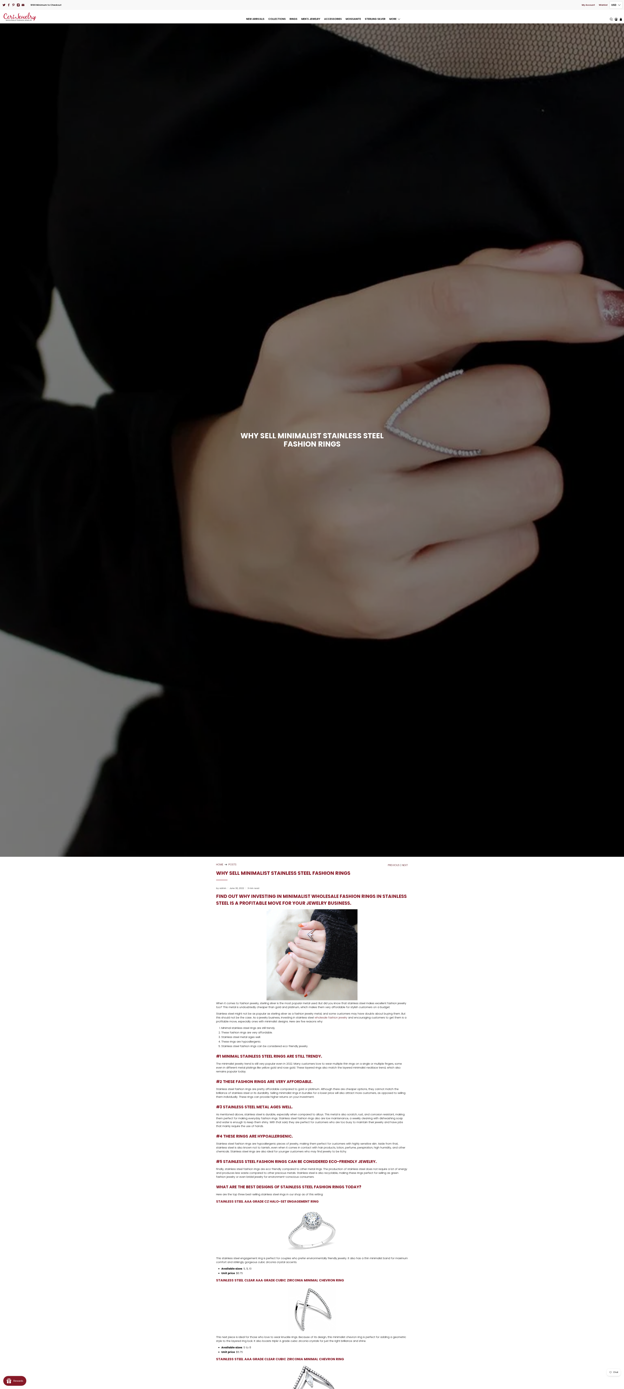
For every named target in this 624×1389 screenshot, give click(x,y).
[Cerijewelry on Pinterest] (13, 5)
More (392, 19)
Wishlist (603, 5)
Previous (394, 865)
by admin (221, 888)
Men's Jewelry (310, 19)
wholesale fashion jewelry (331, 1017)
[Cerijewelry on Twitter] (4, 5)
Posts (232, 864)
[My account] (616, 16)
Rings (293, 19)
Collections (277, 19)
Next (405, 865)
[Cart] (620, 19)
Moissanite (353, 19)
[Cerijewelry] (20, 17)
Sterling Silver (375, 19)
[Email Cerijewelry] (23, 5)
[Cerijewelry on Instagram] (18, 5)
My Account (588, 5)
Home (219, 864)
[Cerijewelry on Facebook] (8, 5)
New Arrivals (255, 19)
